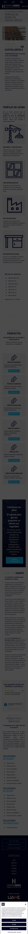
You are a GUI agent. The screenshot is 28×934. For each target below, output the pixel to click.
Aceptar (14, 920)
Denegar (14, 924)
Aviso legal (19, 932)
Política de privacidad (12, 932)
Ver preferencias (14, 928)
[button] (25, 904)
